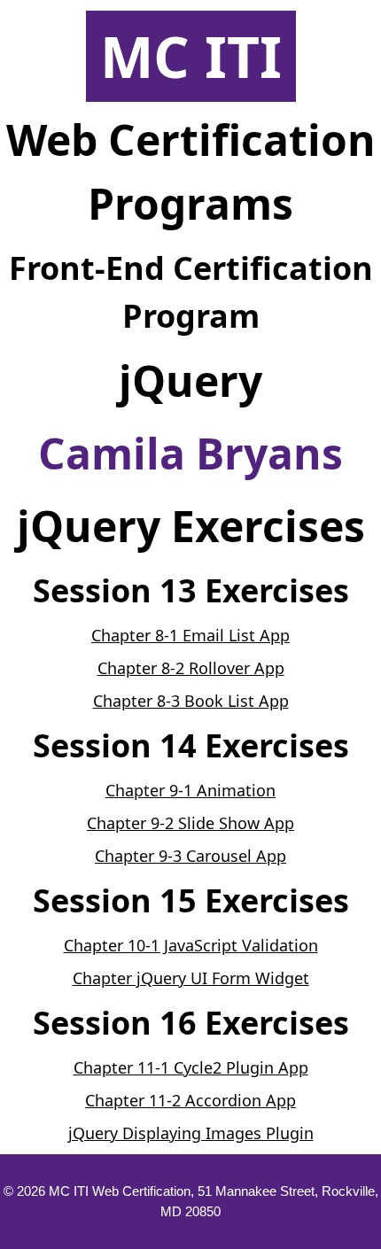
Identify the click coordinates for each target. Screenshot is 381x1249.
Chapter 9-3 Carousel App (190, 855)
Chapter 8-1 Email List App (190, 635)
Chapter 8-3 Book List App (191, 700)
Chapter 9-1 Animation (190, 790)
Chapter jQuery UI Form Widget (191, 978)
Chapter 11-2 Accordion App (190, 1100)
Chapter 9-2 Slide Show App (190, 823)
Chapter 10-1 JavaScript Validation (191, 945)
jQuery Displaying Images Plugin (191, 1133)
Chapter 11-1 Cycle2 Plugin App (191, 1067)
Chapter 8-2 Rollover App (190, 668)
